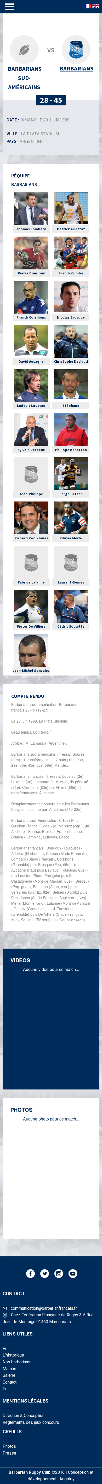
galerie (9, 1375)
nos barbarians (16, 1361)
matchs (9, 1368)
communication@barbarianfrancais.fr (44, 1308)
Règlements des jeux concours (31, 1422)
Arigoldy (67, 1478)
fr (4, 1348)
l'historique (13, 1355)
